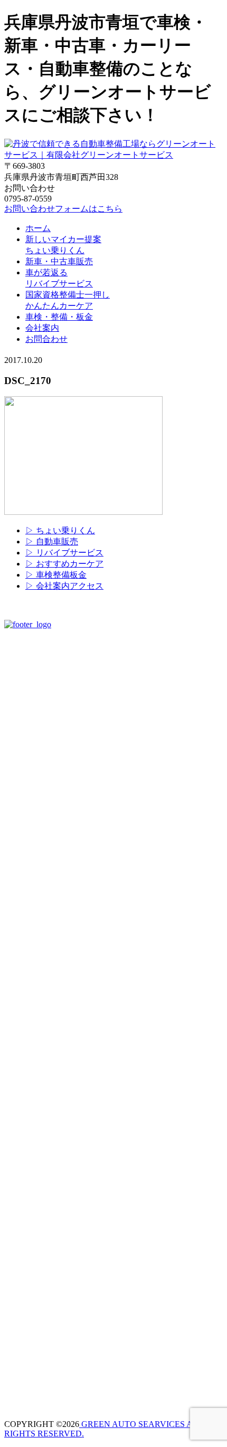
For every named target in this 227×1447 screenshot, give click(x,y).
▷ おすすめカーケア (64, 563)
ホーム (38, 228)
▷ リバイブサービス (64, 552)
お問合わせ (46, 338)
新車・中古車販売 (59, 261)
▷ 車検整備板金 (56, 574)
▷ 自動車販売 (51, 541)
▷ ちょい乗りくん (60, 530)
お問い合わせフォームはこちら (63, 208)
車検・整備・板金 (59, 316)
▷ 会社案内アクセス (64, 585)
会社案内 (42, 327)
